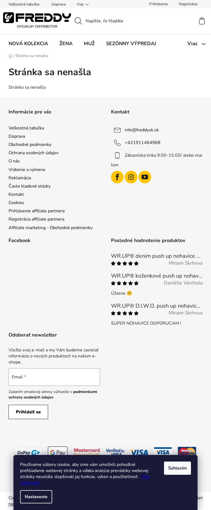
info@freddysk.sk (142, 130)
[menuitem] (28, 43)
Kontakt (16, 194)
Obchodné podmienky (30, 145)
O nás (14, 161)
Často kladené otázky (30, 186)
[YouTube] (144, 177)
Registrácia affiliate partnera (36, 219)
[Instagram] (131, 177)
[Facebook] (117, 177)
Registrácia (188, 4)
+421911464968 (142, 143)
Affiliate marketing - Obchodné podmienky (51, 228)
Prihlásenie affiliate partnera (37, 211)
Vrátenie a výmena (27, 170)
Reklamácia (20, 178)
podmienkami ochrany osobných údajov (53, 394)
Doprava (58, 4)
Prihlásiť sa (28, 412)
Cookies (16, 203)
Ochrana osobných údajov (34, 153)
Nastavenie (36, 497)
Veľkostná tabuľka (24, 4)
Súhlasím (177, 468)
